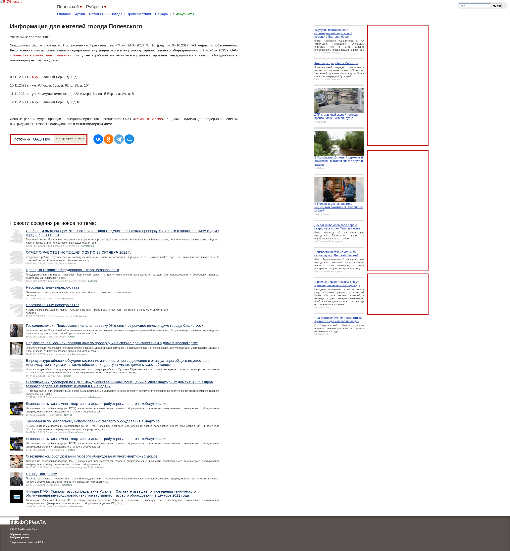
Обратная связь (19, 534)
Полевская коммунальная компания (40, 55)
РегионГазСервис (148, 119)
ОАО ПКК (42, 139)
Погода (116, 14)
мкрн (35, 77)
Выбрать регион (19, 537)
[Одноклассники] (108, 139)
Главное (64, 14)
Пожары (162, 14)
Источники (97, 14)
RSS (40, 542)
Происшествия (139, 14)
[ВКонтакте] (98, 139)
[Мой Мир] (129, 139)
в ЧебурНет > (184, 14)
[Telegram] (119, 139)
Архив (80, 14)
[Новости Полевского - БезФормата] (11, 2)
